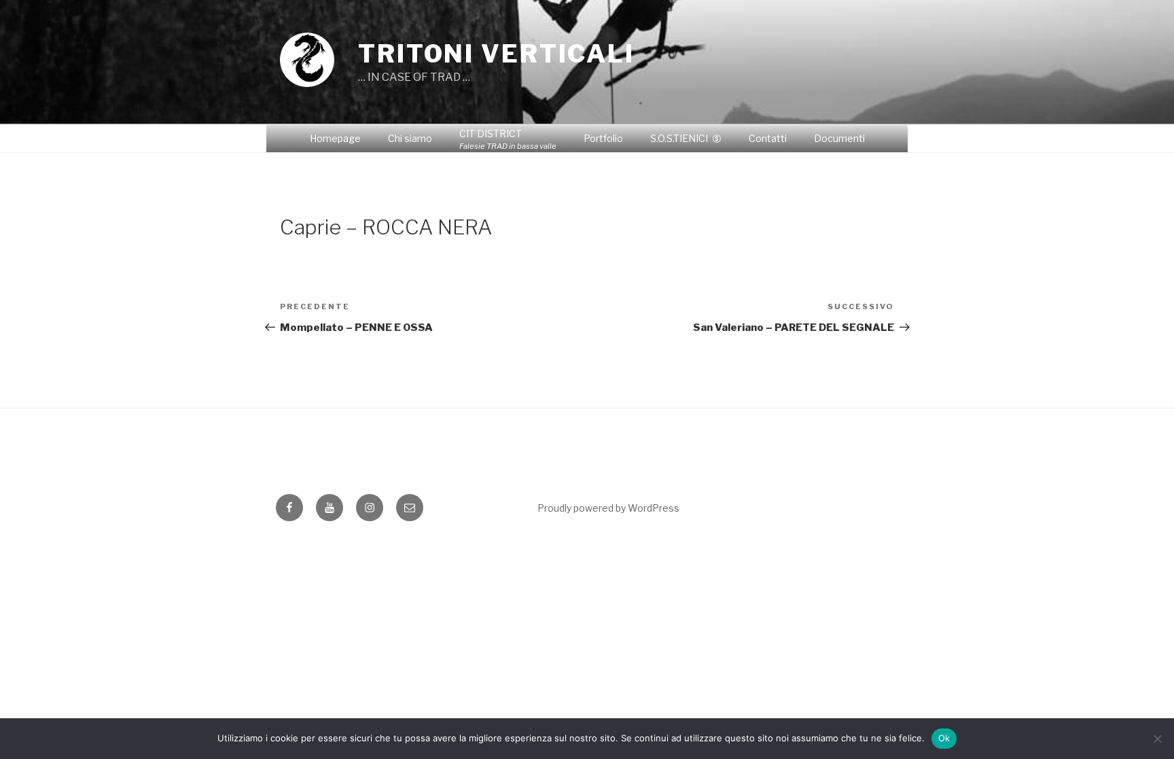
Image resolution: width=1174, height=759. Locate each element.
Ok (944, 737)
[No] (1157, 738)
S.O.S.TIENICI (679, 138)
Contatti (768, 138)
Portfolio (603, 138)
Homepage (335, 138)
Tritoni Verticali (496, 54)
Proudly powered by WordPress (608, 508)
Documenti (839, 138)
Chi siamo (410, 138)
